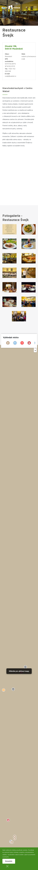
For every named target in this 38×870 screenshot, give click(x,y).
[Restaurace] (28, 229)
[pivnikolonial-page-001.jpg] (9, 229)
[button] (35, 350)
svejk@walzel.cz (10, 76)
